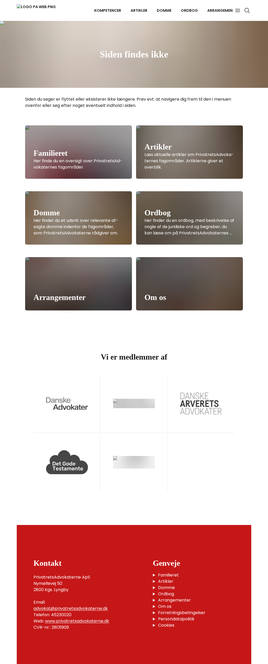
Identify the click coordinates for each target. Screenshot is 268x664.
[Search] (247, 10)
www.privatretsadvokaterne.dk (77, 621)
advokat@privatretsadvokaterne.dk (71, 608)
